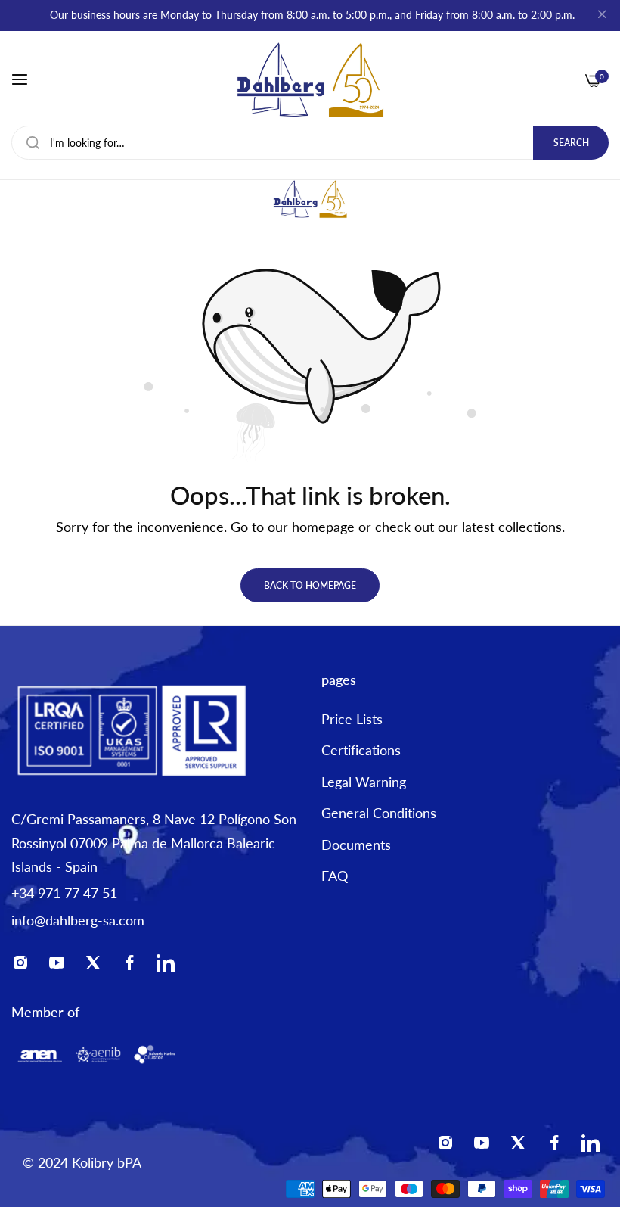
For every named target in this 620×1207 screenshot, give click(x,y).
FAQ (334, 875)
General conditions (378, 812)
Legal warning (363, 781)
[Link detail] (25, 966)
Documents (356, 844)
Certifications (361, 750)
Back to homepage (310, 585)
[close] (602, 16)
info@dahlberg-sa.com (77, 920)
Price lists (352, 719)
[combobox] (310, 143)
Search (571, 142)
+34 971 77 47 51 (64, 893)
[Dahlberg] (310, 80)
